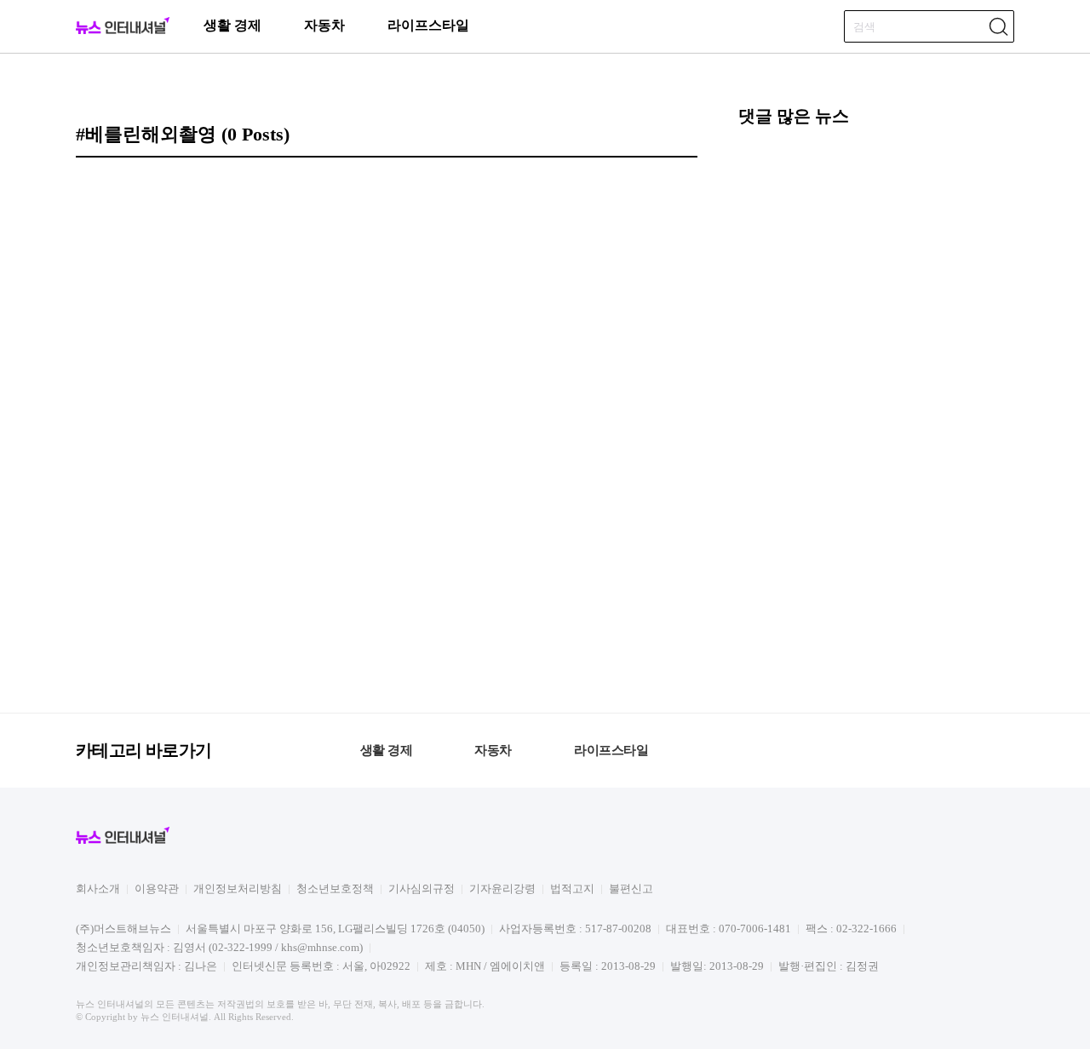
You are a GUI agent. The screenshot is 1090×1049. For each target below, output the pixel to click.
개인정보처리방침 (237, 888)
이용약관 (157, 888)
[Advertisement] (876, 417)
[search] (998, 26)
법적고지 (572, 888)
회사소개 (98, 888)
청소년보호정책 (335, 888)
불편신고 (631, 888)
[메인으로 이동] (122, 31)
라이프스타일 (428, 25)
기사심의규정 (421, 888)
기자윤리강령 (502, 888)
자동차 (324, 25)
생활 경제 (232, 25)
